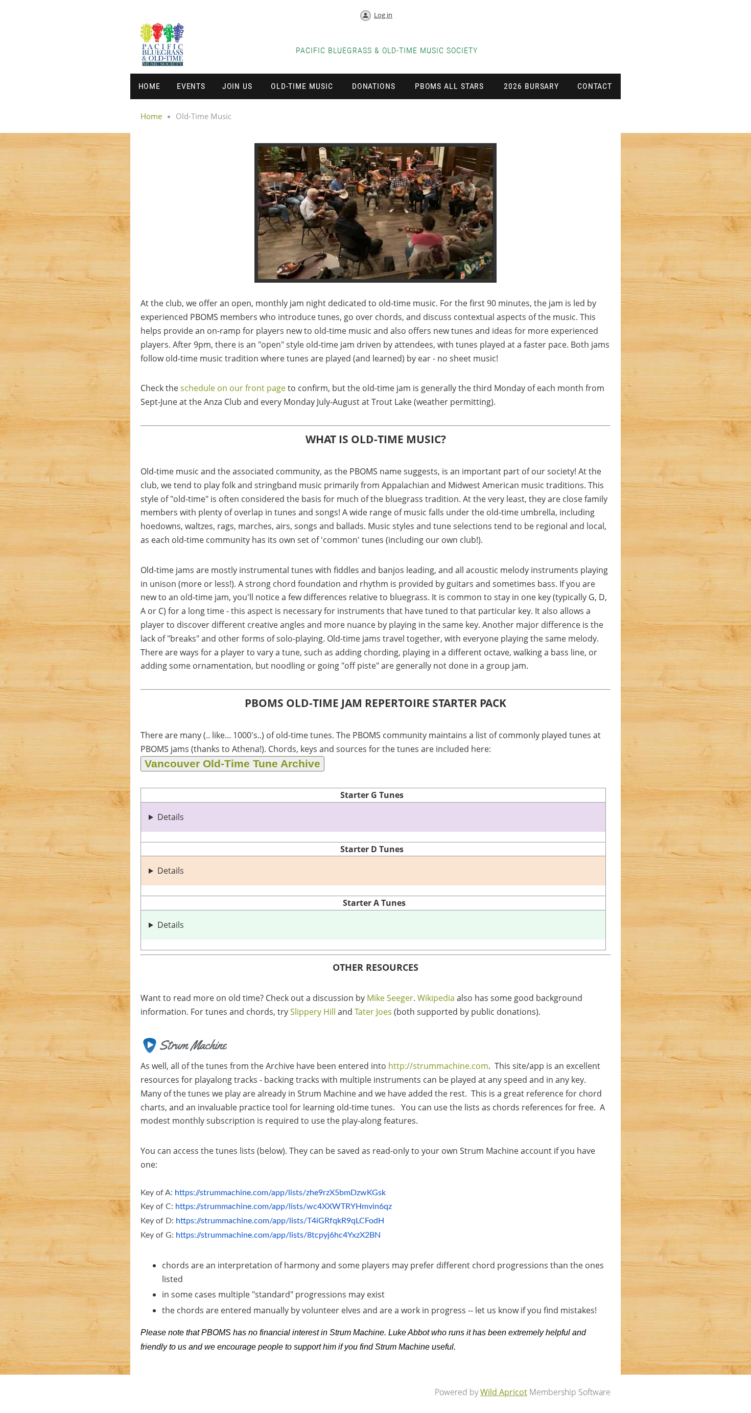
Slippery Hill (313, 1011)
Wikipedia (436, 998)
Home (151, 116)
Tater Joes (373, 1011)
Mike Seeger (390, 998)
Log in (383, 14)
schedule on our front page (233, 388)
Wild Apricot (503, 1392)
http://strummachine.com (438, 1066)
